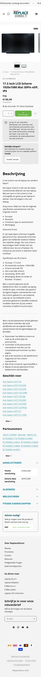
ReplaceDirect (19, 670)
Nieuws (8, 548)
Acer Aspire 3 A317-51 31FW (14, 415)
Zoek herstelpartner (13, 566)
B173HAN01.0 (8, 438)
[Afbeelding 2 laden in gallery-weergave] (24, 66)
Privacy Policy (30, 660)
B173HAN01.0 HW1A (11, 442)
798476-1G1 (32, 435)
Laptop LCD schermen (14, 593)
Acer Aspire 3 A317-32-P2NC (15, 404)
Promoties (9, 552)
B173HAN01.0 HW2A (29, 442)
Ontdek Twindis (12, 159)
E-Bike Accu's (10, 586)
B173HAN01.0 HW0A (24, 438)
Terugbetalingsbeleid (22, 664)
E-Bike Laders (10, 589)
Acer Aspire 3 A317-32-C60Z (14, 400)
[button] (4, 14)
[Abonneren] (33, 619)
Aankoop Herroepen (15, 660)
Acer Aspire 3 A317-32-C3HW (15, 392)
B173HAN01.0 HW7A (11, 449)
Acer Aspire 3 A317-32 (12, 381)
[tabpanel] (20, 495)
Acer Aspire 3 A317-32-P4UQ (15, 407)
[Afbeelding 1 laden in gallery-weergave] (17, 66)
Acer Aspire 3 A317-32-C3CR (14, 389)
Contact (8, 555)
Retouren (9, 559)
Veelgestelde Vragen (13, 562)
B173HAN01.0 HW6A (29, 446)
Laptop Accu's (11, 579)
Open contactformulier (21, 527)
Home (7, 72)
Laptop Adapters (12, 582)
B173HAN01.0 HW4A (11, 446)
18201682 (22, 435)
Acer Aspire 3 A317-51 (12, 411)
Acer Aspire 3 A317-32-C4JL (14, 396)
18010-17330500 (10, 435)
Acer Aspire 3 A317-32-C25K (14, 385)
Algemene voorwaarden (20, 656)
